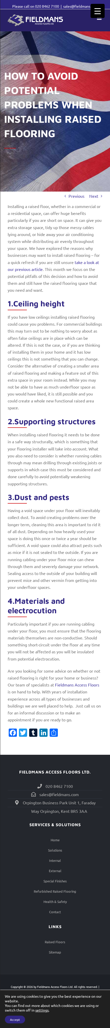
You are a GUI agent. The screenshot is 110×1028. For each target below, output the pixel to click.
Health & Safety (55, 901)
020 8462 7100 (47, 6)
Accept (15, 1019)
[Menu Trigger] (98, 11)
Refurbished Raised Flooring (55, 891)
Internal (55, 860)
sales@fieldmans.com (80, 6)
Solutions (55, 850)
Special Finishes (55, 881)
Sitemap (55, 952)
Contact (55, 912)
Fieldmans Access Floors (77, 684)
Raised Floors (55, 942)
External (55, 871)
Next (93, 196)
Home (55, 840)
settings (42, 1010)
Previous (76, 196)
